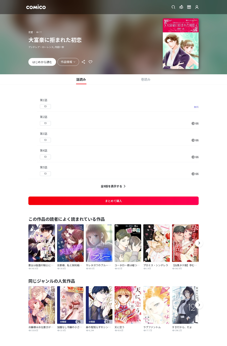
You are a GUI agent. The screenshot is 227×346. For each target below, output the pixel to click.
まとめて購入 (113, 201)
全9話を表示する (111, 186)
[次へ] (199, 243)
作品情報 (66, 62)
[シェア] (83, 62)
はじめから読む (42, 62)
